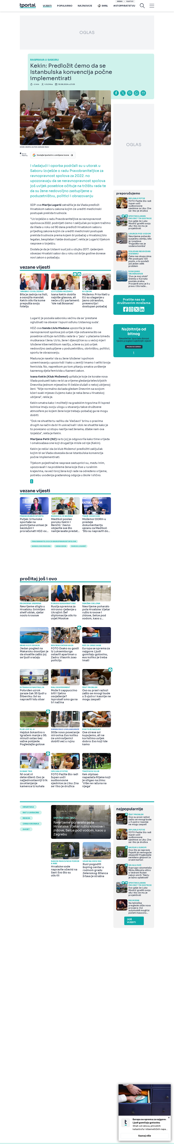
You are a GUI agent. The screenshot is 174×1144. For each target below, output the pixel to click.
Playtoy (129, 1)
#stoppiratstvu (124, 5)
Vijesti (47, 5)
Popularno (64, 5)
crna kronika (31, 823)
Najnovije (85, 5)
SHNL (105, 5)
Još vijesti (131, 921)
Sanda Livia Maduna (41, 546)
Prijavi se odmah (134, 347)
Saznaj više (144, 1135)
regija (26, 818)
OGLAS (87, 32)
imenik (119, 1)
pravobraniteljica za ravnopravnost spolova (54, 541)
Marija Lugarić (78, 546)
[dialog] (145, 1112)
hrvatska (28, 807)
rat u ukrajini (31, 812)
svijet (26, 829)
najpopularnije (129, 809)
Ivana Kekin (61, 546)
